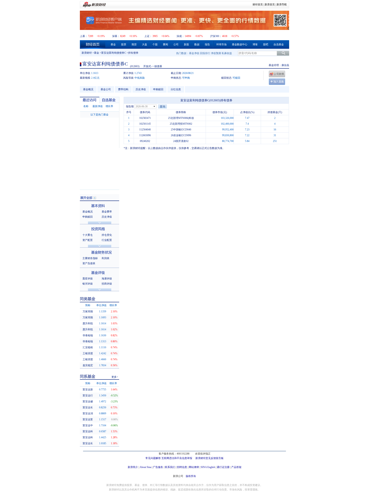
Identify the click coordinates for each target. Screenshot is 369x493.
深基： (116, 36)
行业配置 (107, 240)
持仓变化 (107, 234)
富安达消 (88, 413)
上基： (84, 36)
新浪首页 (270, 4)
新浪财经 (87, 52)
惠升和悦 (88, 323)
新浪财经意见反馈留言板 (209, 458)
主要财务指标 (90, 258)
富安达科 (88, 431)
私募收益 (227, 53)
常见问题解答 (153, 458)
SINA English (208, 467)
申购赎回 (158, 89)
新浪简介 (133, 467)
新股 (186, 44)
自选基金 (279, 44)
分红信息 (176, 89)
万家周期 (88, 311)
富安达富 (88, 419)
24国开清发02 (181, 141)
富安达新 (88, 389)
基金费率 (107, 211)
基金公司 (106, 89)
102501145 (145, 123)
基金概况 (88, 89)
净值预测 (216, 53)
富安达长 (88, 407)
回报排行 (205, 53)
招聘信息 (182, 467)
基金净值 (194, 53)
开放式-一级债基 (152, 66)
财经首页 (258, 4)
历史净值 (141, 89)
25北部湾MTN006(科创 (181, 118)
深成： (180, 36)
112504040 (145, 129)
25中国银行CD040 (181, 129)
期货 (134, 44)
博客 (255, 44)
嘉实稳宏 (88, 365)
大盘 (144, 44)
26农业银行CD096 (181, 135)
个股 (155, 44)
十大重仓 (87, 234)
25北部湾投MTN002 (181, 123)
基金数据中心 (239, 44)
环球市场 (221, 44)
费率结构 (123, 89)
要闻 (165, 44)
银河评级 (87, 283)
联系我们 (170, 467)
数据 (196, 44)
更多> (114, 376)
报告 (207, 44)
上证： (148, 36)
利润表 (105, 258)
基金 (113, 44)
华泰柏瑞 (88, 335)
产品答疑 (236, 467)
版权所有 (191, 476)
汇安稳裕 (88, 347)
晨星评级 (87, 278)
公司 (176, 44)
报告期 (130, 106)
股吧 (265, 44)
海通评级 (107, 278)
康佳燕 (285, 65)
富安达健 (88, 401)
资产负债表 (88, 263)
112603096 (145, 135)
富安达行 (88, 395)
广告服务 (158, 467)
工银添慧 (88, 353)
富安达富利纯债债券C (113, 52)
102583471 (145, 118)
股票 (123, 44)
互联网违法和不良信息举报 (176, 458)
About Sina (145, 467)
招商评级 (107, 283)
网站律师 (194, 467)
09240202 (145, 141)
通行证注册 (223, 467)
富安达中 (88, 425)
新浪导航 (282, 4)
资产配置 (87, 240)
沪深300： (216, 36)
